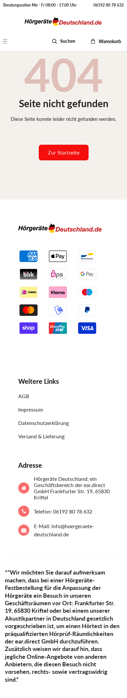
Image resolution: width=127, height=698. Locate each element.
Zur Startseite (63, 152)
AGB (23, 396)
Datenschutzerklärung (43, 423)
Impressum (30, 409)
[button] (8, 41)
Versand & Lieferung (41, 436)
